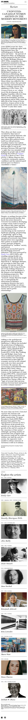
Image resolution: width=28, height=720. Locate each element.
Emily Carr (5, 254)
